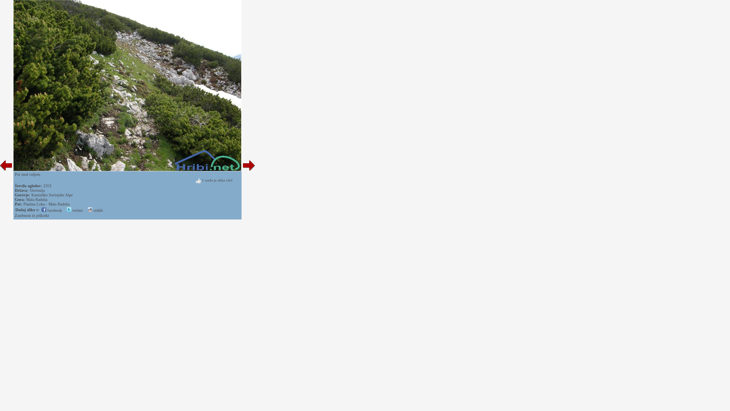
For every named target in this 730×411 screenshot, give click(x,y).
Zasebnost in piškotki (32, 215)
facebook (54, 210)
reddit (97, 210)
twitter (77, 210)
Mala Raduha (36, 200)
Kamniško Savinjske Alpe (52, 195)
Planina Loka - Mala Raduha (46, 204)
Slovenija (37, 190)
